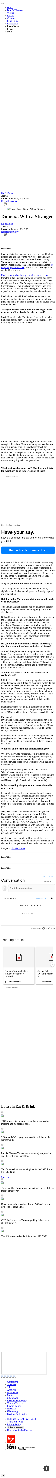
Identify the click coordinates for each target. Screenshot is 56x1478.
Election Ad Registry (17, 1400)
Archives (11, 1390)
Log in (42, 876)
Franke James (18, 848)
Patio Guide (12, 21)
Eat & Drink (7, 193)
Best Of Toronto (15, 10)
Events (10, 15)
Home (10, 7)
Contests (11, 18)
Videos (10, 13)
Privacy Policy (14, 1406)
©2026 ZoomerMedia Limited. (21, 1419)
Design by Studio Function (20, 1430)
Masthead (11, 1395)
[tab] (9, 898)
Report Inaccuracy (10, 201)
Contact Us (12, 1382)
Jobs (9, 1387)
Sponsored (6, 1177)
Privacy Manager (15, 1427)
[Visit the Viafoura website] (48, 928)
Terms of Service (15, 1403)
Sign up (50, 876)
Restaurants (12, 23)
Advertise (11, 1384)
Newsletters (12, 1392)
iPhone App (12, 1398)
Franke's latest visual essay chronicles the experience (26, 275)
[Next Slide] (52, 965)
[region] (28, 903)
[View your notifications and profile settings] (52, 898)
